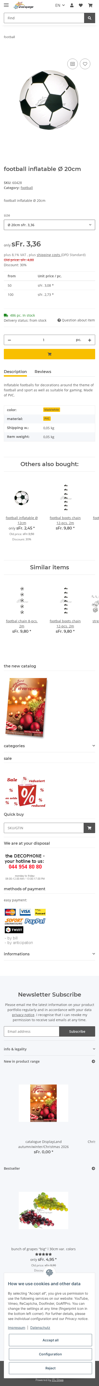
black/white (51, 409)
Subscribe (77, 1031)
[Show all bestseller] (93, 1169)
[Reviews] (43, 1254)
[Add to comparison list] (72, 64)
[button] (72, 5)
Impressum (16, 1327)
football (27, 187)
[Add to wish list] (85, 64)
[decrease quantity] (9, 340)
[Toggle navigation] (6, 3)
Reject (50, 1368)
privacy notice (23, 1014)
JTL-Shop (57, 1380)
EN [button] (57, 5)
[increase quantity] (89, 340)
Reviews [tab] (43, 371)
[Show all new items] (93, 1062)
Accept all (51, 1340)
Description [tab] (15, 371)
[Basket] (90, 5)
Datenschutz (40, 1327)
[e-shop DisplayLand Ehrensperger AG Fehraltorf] (23, 5)
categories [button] (14, 746)
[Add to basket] (8, 52)
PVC (47, 418)
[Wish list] (80, 5)
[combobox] (49, 225)
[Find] (89, 18)
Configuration (50, 1354)
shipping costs (49, 254)
